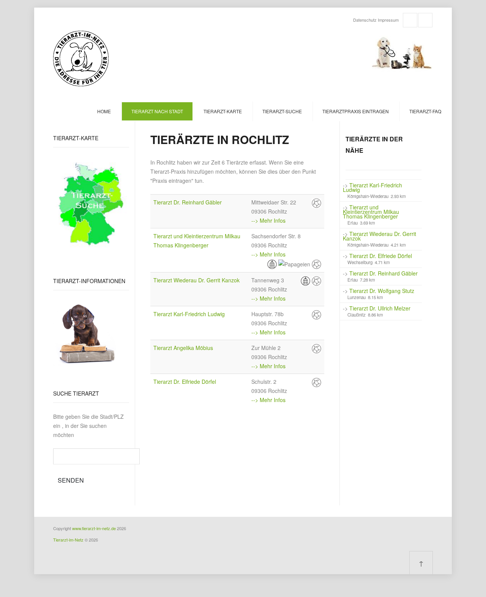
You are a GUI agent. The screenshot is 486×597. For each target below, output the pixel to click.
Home (104, 111)
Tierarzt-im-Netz (68, 540)
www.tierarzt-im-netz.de (94, 528)
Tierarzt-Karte (223, 111)
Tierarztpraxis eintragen (355, 111)
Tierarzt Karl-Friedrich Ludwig (189, 314)
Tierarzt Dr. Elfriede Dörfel (184, 381)
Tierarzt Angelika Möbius (183, 348)
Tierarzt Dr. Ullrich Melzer (379, 308)
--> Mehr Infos (268, 220)
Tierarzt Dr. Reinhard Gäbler (187, 202)
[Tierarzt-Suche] (91, 204)
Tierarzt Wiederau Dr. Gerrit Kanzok (196, 280)
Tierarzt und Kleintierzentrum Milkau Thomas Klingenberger (371, 211)
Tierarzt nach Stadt (157, 111)
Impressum (388, 20)
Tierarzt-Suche (282, 111)
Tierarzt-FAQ (425, 111)
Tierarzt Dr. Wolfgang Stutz (381, 291)
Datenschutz (365, 20)
